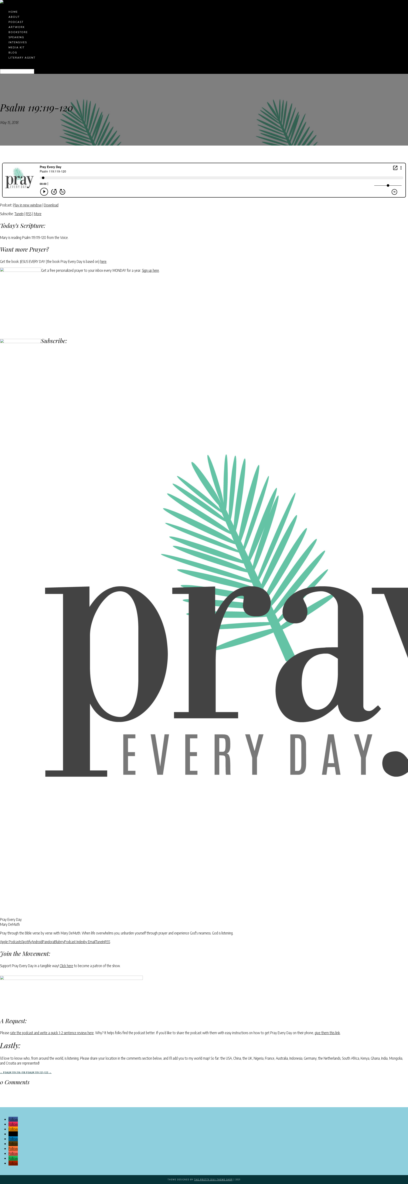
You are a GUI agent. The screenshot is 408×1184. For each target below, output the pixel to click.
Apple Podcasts (10, 941)
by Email (89, 941)
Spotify (26, 941)
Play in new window (27, 204)
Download (51, 204)
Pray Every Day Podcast (35, 122)
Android (36, 941)
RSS (28, 213)
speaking (16, 37)
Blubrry (59, 941)
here (103, 261)
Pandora (48, 941)
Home (13, 12)
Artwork (16, 27)
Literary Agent (21, 57)
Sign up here (150, 270)
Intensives (17, 42)
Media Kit (16, 47)
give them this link (327, 1032)
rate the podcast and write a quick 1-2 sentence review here (52, 1032)
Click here (66, 965)
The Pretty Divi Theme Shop (213, 1179)
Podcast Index (74, 941)
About (14, 17)
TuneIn (19, 213)
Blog (12, 52)
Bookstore (18, 32)
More (37, 213)
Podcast (16, 22)
